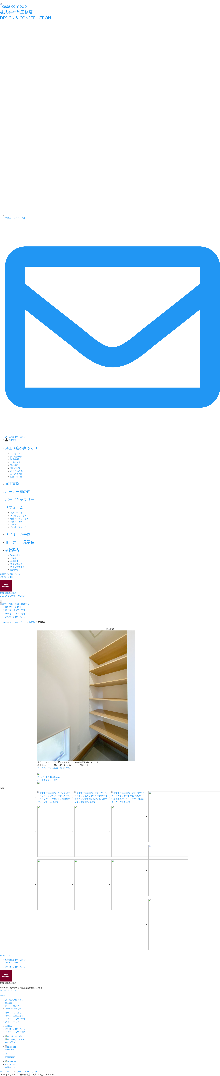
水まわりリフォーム (19, 515)
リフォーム (14, 507)
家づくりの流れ (17, 471)
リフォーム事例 (18, 534)
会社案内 (12, 549)
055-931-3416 (8, 990)
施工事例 (12, 483)
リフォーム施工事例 (14, 1015)
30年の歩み (15, 555)
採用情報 (14, 569)
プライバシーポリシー (27, 1071)
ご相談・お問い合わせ (15, 1029)
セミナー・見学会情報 (15, 1018)
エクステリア (16, 524)
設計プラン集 (16, 476)
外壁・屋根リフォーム (20, 518)
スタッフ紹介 (16, 564)
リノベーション (17, 512)
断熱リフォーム (17, 521)
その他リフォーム (18, 527)
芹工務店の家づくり (21, 448)
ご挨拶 (13, 558)
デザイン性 (15, 462)
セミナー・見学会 (19, 541)
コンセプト (15, 453)
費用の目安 (15, 468)
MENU (3, 995)
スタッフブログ (17, 567)
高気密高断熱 (16, 456)
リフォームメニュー (14, 1013)
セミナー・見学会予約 (15, 1031)
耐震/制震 (14, 459)
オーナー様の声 (17, 491)
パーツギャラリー (19, 499)
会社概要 (14, 561)
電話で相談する (21, 603)
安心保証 (14, 465)
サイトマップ (6, 1071)
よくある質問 (16, 474)
